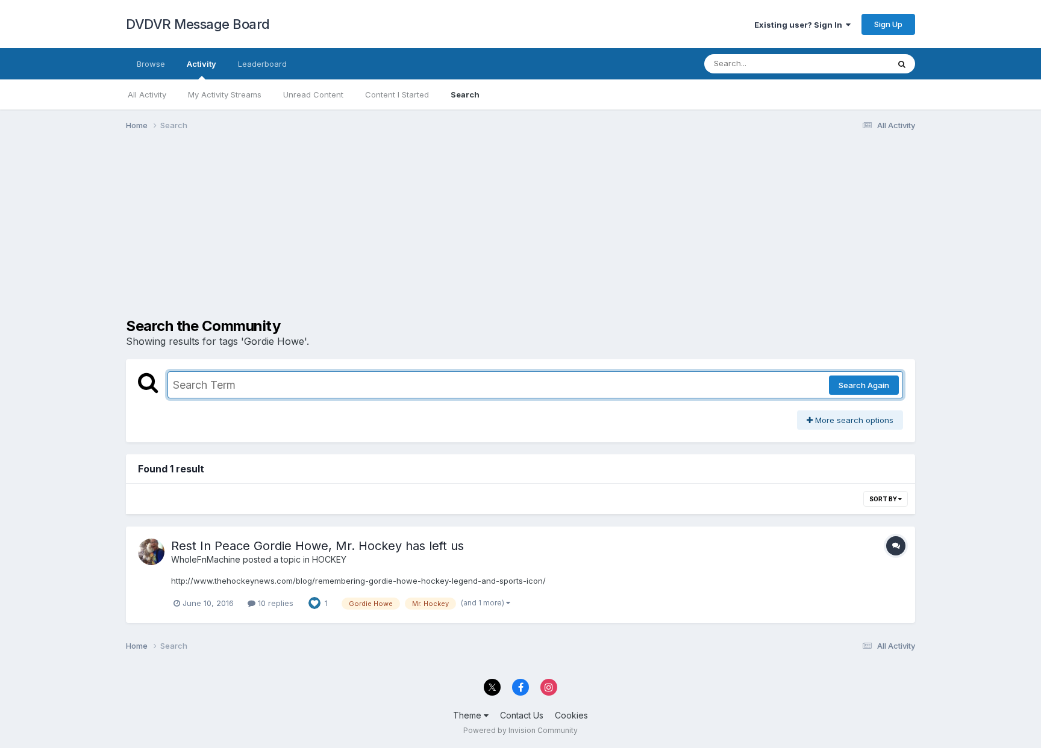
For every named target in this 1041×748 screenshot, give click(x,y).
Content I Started (397, 94)
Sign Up (888, 24)
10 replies (274, 603)
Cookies (571, 715)
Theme (468, 715)
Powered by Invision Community (520, 730)
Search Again (864, 385)
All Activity (147, 94)
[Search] (902, 63)
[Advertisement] (345, 233)
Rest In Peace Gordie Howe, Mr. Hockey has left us (317, 546)
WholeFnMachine (205, 559)
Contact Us (521, 715)
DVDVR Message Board (198, 24)
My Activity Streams (224, 94)
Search (465, 94)
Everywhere (851, 63)
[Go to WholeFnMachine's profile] (151, 552)
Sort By (883, 498)
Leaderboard (262, 64)
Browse (151, 64)
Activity (201, 64)
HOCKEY (329, 559)
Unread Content (313, 94)
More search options (853, 420)
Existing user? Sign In (800, 24)
